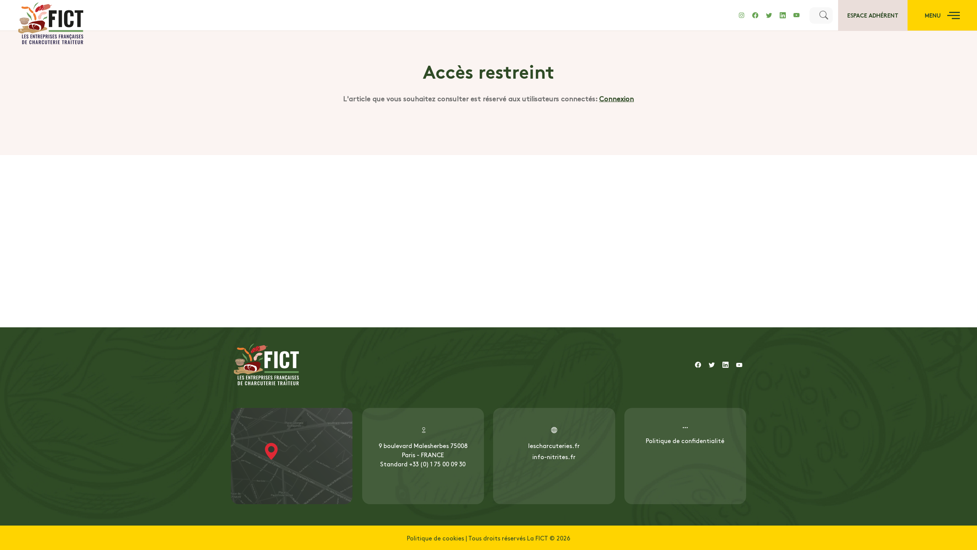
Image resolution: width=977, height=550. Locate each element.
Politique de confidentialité (685, 440)
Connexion (616, 98)
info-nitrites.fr (554, 456)
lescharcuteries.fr (554, 445)
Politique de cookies (435, 538)
